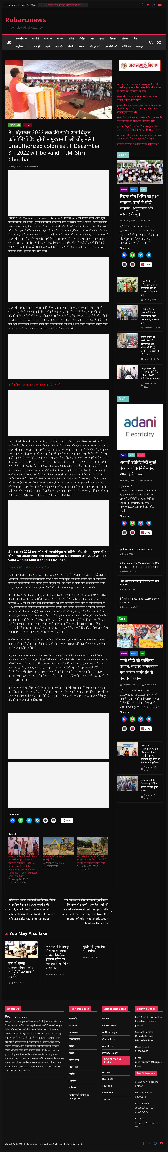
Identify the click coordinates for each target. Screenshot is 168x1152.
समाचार (82, 46)
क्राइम (102, 38)
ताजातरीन (20, 38)
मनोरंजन (124, 38)
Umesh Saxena (145, 480)
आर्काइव (139, 46)
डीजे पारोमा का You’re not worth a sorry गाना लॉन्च (139, 600)
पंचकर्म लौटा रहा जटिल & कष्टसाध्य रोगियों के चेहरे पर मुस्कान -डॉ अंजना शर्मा (149, 288)
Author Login (109, 1032)
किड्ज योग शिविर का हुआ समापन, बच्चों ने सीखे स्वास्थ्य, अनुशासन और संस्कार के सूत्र (139, 205)
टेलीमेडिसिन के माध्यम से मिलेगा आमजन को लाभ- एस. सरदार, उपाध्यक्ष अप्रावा (150, 316)
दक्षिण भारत (74, 1059)
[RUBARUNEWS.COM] (16, 1017)
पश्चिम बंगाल (74, 1039)
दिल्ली (71, 1052)
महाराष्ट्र (140, 455)
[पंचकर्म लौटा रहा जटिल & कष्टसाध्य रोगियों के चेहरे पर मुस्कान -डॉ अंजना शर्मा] (127, 290)
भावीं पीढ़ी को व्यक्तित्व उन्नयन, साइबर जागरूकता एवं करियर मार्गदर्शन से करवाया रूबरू (139, 669)
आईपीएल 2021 (22, 46)
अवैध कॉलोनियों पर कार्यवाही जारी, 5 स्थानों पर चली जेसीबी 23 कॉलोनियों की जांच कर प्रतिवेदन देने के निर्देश (91, 859)
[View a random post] (159, 42)
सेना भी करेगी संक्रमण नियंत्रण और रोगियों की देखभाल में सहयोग (21, 969)
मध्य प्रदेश (27, 125)
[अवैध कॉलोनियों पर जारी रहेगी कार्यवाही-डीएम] (58, 846)
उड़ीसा (72, 1073)
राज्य (46, 38)
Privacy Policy (110, 1052)
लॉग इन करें (94, 46)
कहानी (47, 46)
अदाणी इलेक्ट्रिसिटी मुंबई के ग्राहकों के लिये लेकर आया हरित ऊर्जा (138, 468)
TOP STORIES (15, 125)
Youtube (107, 1085)
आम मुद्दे (37, 46)
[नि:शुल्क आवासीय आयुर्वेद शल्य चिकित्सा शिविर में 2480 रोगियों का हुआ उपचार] (127, 378)
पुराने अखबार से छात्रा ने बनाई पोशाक (136, 549)
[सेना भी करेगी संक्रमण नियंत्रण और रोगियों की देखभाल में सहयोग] (21, 943)
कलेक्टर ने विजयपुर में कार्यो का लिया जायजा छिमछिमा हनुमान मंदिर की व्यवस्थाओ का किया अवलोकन (58, 957)
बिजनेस (113, 38)
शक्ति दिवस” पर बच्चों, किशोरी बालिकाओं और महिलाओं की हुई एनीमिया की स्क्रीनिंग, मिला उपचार (150, 346)
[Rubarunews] (9, 42)
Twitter (106, 1099)
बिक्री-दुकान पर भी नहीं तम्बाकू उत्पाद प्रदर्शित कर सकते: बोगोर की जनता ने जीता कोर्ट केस (139, 565)
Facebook (107, 1092)
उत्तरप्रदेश (73, 1032)
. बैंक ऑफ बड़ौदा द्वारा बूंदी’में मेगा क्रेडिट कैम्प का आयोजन (139, 583)
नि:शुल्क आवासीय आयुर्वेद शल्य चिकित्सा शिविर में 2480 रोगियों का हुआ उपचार (150, 373)
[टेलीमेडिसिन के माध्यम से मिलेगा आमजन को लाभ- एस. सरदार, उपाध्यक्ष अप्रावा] (127, 318)
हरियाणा (72, 1087)
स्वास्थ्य (60, 38)
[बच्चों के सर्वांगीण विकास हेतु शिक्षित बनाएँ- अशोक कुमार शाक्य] (127, 789)
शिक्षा (135, 38)
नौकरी (70, 46)
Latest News (109, 1025)
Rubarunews (25, 19)
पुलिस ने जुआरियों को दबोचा (94, 948)
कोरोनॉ (71, 38)
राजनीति (35, 38)
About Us (107, 1046)
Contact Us (108, 1039)
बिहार (71, 1046)
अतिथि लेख (126, 46)
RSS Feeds (107, 1078)
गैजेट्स (123, 455)
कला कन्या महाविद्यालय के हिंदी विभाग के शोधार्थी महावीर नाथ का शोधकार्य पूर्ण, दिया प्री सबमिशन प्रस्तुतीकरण (150, 754)
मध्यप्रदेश (73, 1018)
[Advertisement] (58, 193)
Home (105, 1018)
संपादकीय (59, 46)
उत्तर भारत (73, 1066)
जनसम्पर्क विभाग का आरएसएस (79, 1096)
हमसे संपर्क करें (111, 46)
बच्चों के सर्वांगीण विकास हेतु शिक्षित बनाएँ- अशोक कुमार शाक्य (149, 785)
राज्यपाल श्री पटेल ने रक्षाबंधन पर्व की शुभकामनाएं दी (138, 143)
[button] (25, 38)
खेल (92, 38)
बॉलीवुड (82, 38)
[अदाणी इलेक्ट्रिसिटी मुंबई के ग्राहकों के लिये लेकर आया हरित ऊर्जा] (140, 427)
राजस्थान (134, 189)
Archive (106, 1072)
